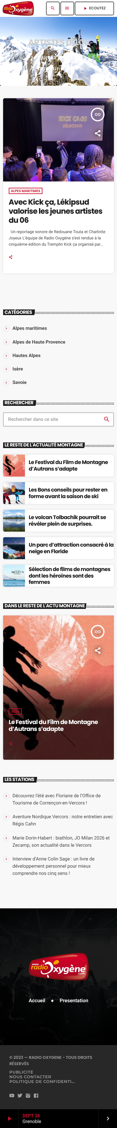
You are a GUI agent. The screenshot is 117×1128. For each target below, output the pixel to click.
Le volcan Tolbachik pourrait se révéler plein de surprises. (67, 520)
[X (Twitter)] (19, 1096)
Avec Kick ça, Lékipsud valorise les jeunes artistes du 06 (55, 211)
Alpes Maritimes (26, 190)
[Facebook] (36, 1096)
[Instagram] (28, 1096)
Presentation (74, 1000)
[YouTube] (11, 1096)
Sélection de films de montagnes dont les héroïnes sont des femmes (69, 575)
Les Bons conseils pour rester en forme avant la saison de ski (68, 493)
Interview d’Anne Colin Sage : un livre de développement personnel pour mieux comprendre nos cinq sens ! (53, 866)
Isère (15, 711)
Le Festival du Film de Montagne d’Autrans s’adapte (68, 465)
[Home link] (18, 8)
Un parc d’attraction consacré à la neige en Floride (71, 548)
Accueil (37, 1000)
